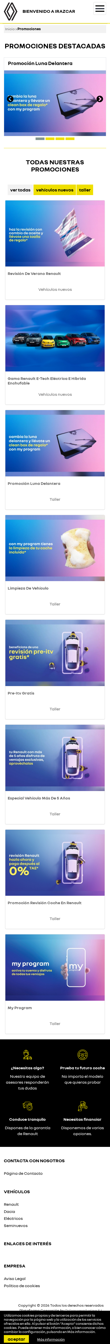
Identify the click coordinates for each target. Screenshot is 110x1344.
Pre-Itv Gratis (21, 693)
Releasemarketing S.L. (84, 1310)
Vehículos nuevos (54, 190)
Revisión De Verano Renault (34, 273)
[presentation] (10, 99)
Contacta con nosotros (34, 1160)
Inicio (10, 29)
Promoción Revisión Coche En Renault (45, 902)
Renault (11, 1204)
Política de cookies (22, 1285)
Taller (85, 190)
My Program (20, 1007)
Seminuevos (16, 1225)
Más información (81, 1332)
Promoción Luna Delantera (34, 483)
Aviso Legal (15, 1278)
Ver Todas (20, 190)
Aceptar (16, 1339)
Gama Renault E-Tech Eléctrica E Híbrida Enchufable (47, 381)
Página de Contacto (23, 1173)
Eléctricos (13, 1218)
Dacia (9, 1211)
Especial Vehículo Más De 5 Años (39, 798)
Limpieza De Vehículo (28, 588)
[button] (40, 138)
